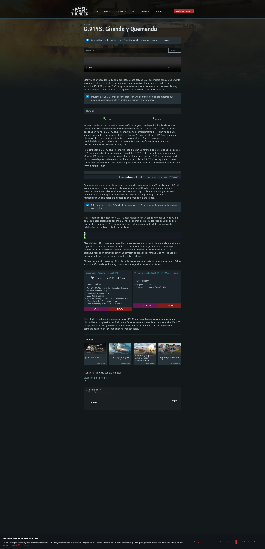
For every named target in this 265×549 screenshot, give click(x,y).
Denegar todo (199, 542)
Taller (131, 11)
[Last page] (89, 406)
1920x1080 (162, 177)
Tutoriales (121, 11)
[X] (85, 381)
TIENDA (120, 309)
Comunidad (145, 11)
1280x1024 (150, 177)
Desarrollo (175, 50)
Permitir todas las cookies (224, 542)
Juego (95, 11)
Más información (24, 545)
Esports (159, 11)
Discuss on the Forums (95, 377)
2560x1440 (173, 177)
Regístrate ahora (183, 11)
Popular (93, 402)
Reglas (174, 401)
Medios (107, 11)
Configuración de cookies (249, 542)
